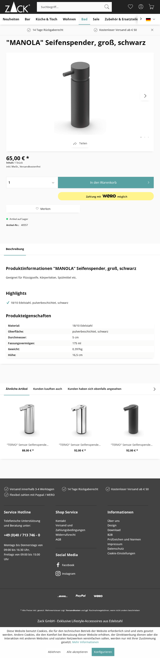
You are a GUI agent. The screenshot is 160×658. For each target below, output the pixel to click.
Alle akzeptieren (77, 652)
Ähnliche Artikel (17, 389)
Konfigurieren (103, 652)
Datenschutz (116, 548)
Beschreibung (15, 249)
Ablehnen (54, 652)
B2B (110, 535)
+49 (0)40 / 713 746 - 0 (22, 535)
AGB (58, 539)
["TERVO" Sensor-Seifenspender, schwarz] (132, 419)
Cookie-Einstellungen (121, 553)
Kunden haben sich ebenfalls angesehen (94, 389)
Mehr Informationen (85, 642)
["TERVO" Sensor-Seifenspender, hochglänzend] (80, 419)
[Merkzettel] (130, 7)
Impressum (115, 544)
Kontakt (61, 521)
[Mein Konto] (140, 7)
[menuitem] (74, 7)
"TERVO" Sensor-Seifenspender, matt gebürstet (29, 445)
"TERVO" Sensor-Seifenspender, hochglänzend (81, 445)
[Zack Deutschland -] (16, 7)
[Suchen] (107, 7)
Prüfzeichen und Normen (124, 539)
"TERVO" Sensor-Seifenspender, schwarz (133, 445)
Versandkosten (73, 610)
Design (112, 525)
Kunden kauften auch (47, 389)
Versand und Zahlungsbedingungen (70, 527)
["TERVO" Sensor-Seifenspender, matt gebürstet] (28, 419)
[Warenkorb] (151, 7)
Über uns (114, 521)
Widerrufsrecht (66, 535)
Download (114, 530)
